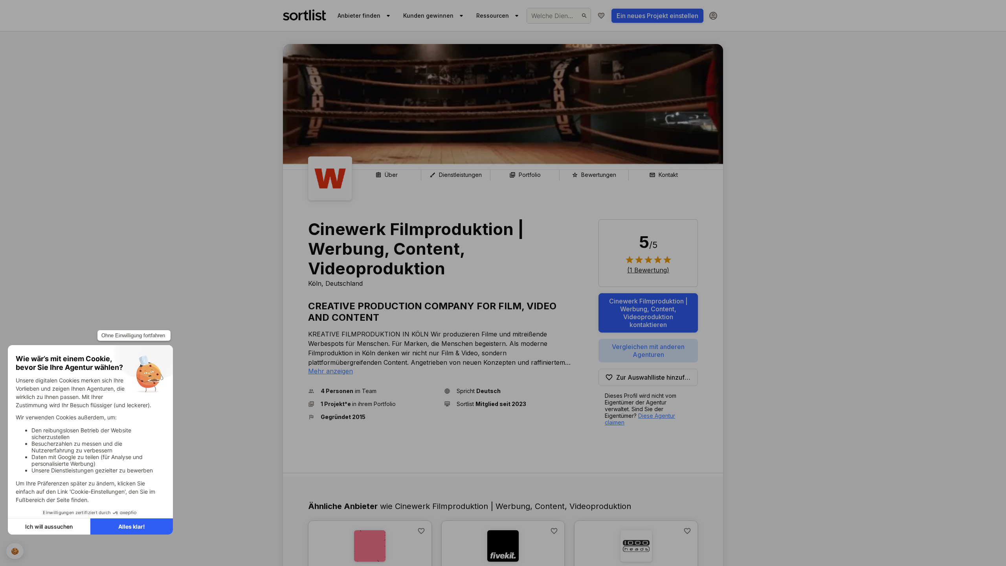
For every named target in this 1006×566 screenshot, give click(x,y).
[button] (373, 390)
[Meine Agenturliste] (601, 16)
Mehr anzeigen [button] (330, 371)
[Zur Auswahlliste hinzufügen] (421, 531)
